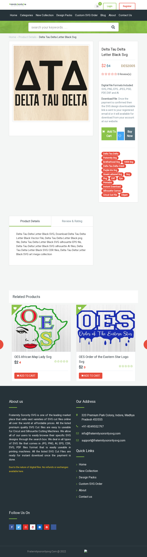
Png (105, 178)
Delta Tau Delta (110, 153)
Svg (128, 174)
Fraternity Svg (110, 158)
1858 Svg (128, 162)
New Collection (45, 15)
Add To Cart (111, 134)
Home (13, 15)
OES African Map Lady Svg (32, 357)
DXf (113, 178)
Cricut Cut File (110, 195)
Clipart (124, 195)
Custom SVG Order (86, 15)
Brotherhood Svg (111, 162)
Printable (107, 182)
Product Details (28, 37)
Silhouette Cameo (112, 191)
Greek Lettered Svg (112, 174)
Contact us (125, 15)
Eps (121, 178)
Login (109, 6)
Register (127, 6)
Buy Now (130, 134)
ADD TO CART (27, 375)
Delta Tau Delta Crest (113, 166)
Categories (26, 15)
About (112, 15)
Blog (103, 15)
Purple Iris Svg (110, 170)
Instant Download (112, 186)
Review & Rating (72, 221)
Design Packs (64, 15)
